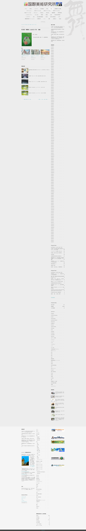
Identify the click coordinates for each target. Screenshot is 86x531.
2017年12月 (52, 206)
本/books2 (47, 12)
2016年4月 (52, 235)
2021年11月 (52, 138)
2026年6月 (52, 50)
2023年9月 (52, 103)
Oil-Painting (43, 21)
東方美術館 (42, 8)
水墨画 (38, 447)
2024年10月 (52, 82)
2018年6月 (52, 198)
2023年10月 (52, 101)
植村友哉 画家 (53, 265)
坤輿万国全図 (60, 12)
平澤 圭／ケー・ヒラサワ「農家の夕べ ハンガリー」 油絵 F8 (45, 56)
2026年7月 (52, 48)
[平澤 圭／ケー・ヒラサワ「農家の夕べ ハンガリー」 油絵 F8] (45, 52)
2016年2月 (52, 238)
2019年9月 (52, 174)
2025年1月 (52, 77)
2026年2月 (52, 56)
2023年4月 (52, 111)
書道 (37, 446)
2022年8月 (52, 124)
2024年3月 (52, 93)
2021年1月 (52, 153)
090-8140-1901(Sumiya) (24, 501)
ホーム (26, 8)
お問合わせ (54, 18)
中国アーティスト (53, 350)
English (60, 18)
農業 (49, 18)
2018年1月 (52, 204)
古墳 (33, 16)
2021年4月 (52, 148)
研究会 (47, 14)
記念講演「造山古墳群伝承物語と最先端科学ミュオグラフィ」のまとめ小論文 (57, 27)
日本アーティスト (53, 368)
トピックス (36, 8)
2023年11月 (52, 100)
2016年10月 (52, 227)
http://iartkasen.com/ (24, 474)
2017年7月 (52, 214)
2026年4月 (52, 53)
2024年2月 (52, 95)
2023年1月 (52, 116)
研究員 (42, 14)
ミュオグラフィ (28, 16)
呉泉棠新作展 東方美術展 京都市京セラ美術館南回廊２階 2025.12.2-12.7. (59, 393)
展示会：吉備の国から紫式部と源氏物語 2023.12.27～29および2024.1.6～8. (59, 400)
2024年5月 (52, 90)
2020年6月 (52, 161)
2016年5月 (52, 233)
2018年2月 (52, 203)
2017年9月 (52, 211)
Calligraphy (52, 313)
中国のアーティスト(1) (56, 10)
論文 (51, 14)
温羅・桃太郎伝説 (52, 16)
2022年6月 (52, 127)
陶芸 (37, 456)
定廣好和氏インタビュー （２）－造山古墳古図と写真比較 (57, 285)
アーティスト (53, 339)
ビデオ (59, 16)
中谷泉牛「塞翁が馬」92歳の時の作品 (26, 445)
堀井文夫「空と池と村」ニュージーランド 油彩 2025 (37, 87)
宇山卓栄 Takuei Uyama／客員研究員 (56, 292)
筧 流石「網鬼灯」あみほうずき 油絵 (32, 24)
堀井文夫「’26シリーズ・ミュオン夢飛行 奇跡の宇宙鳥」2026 (38, 81)
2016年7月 (52, 230)
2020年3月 (52, 166)
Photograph (52, 331)
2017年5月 (52, 217)
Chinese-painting (53, 318)
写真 (47, 8)
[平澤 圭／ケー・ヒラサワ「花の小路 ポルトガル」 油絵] (26, 52)
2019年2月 (52, 185)
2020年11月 (52, 156)
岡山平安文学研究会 (57, 14)
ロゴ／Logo (36, 14)
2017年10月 (52, 209)
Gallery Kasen (53, 321)
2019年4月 (52, 182)
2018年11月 (52, 190)
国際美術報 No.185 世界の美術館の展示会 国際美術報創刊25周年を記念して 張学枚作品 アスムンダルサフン (57, 38)
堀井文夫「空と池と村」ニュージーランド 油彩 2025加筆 (57, 287)
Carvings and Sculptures (54, 315)
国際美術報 (53, 12)
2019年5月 (52, 180)
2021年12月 (52, 137)
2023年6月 (52, 108)
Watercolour (52, 336)
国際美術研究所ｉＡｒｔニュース (29, 18)
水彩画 (38, 444)
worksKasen (38, 473)
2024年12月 (52, 79)
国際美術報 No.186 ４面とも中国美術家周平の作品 (57, 32)
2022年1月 (52, 135)
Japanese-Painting (53, 326)
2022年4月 (52, 130)
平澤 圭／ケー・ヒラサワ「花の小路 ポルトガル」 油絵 (26, 56)
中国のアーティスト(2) (27, 12)
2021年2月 (52, 151)
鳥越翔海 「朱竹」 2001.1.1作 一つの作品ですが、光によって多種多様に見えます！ (57, 279)
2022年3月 (52, 132)
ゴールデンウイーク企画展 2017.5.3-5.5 (56, 251)
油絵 (37, 443)
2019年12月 (52, 169)
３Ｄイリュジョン (29, 10)
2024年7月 (52, 87)
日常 (51, 366)
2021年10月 (52, 140)
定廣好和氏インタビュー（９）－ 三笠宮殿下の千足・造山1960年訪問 (57, 261)
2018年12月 (52, 188)
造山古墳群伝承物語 (40, 16)
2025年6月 (52, 69)
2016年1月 (52, 240)
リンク (44, 18)
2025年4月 (52, 72)
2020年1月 (52, 167)
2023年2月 (52, 114)
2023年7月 (52, 106)
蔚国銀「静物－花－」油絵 (27, 99)
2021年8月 (52, 143)
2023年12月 (52, 98)
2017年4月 (52, 219)
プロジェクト (35, 12)
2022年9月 (52, 122)
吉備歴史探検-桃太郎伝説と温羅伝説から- (56, 29)
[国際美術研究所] (43, 2)
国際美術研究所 (43, 530)
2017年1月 (52, 222)
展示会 (31, 8)
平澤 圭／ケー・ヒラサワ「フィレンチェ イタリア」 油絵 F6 (35, 56)
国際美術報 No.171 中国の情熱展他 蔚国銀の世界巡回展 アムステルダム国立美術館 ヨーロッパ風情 (57, 258)
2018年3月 (52, 201)
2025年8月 (52, 66)
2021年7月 (52, 145)
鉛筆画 (52, 384)
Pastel (52, 329)
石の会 (47, 16)
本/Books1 (41, 12)
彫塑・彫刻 (38, 450)
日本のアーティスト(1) (37, 10)
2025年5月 (52, 71)
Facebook (53, 297)
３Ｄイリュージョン (39, 459)
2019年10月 (52, 172)
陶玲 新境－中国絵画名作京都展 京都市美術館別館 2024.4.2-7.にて (57, 277)
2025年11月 (52, 61)
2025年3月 (52, 74)
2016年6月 (52, 232)
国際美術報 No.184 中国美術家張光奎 (56, 40)
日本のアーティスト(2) (47, 10)
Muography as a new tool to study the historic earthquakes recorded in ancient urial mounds (57, 290)
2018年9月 (52, 193)
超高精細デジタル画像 (58, 8)
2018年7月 (52, 196)
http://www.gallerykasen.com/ (25, 471)
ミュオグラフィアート (29, 14)
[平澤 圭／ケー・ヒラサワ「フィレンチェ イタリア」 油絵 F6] (35, 52)
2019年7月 (52, 177)
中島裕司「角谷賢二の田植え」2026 (55, 34)
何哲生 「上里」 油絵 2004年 (43, 99)
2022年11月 (52, 119)
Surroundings (52, 334)
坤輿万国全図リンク (53, 263)
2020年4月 (52, 164)
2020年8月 (52, 159)
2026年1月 (52, 58)
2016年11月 (52, 225)
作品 (51, 8)
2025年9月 (52, 64)
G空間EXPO (39, 18)
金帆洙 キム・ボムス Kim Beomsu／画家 (57, 281)
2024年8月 (52, 85)
